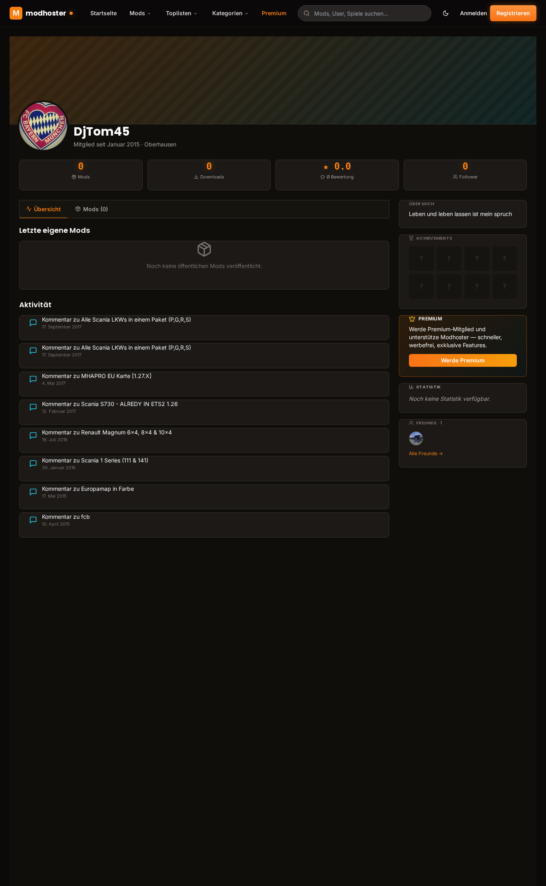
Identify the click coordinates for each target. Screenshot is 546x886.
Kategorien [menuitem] (227, 13)
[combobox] (364, 13)
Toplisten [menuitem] (178, 13)
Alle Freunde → (426, 453)
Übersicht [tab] (47, 209)
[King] (416, 438)
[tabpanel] (204, 381)
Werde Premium (463, 360)
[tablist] (204, 209)
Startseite (103, 13)
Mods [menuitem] (137, 13)
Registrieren (513, 13)
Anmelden (473, 13)
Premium (274, 13)
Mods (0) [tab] (95, 209)
